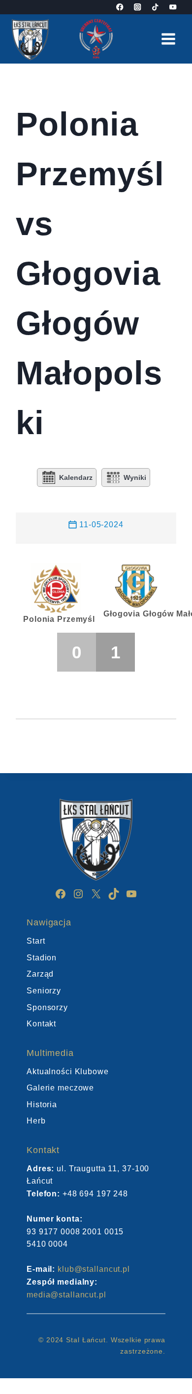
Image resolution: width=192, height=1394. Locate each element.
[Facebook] (120, 7)
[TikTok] (155, 7)
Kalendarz (76, 477)
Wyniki (135, 477)
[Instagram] (137, 7)
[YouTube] (173, 7)
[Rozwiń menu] (168, 38)
